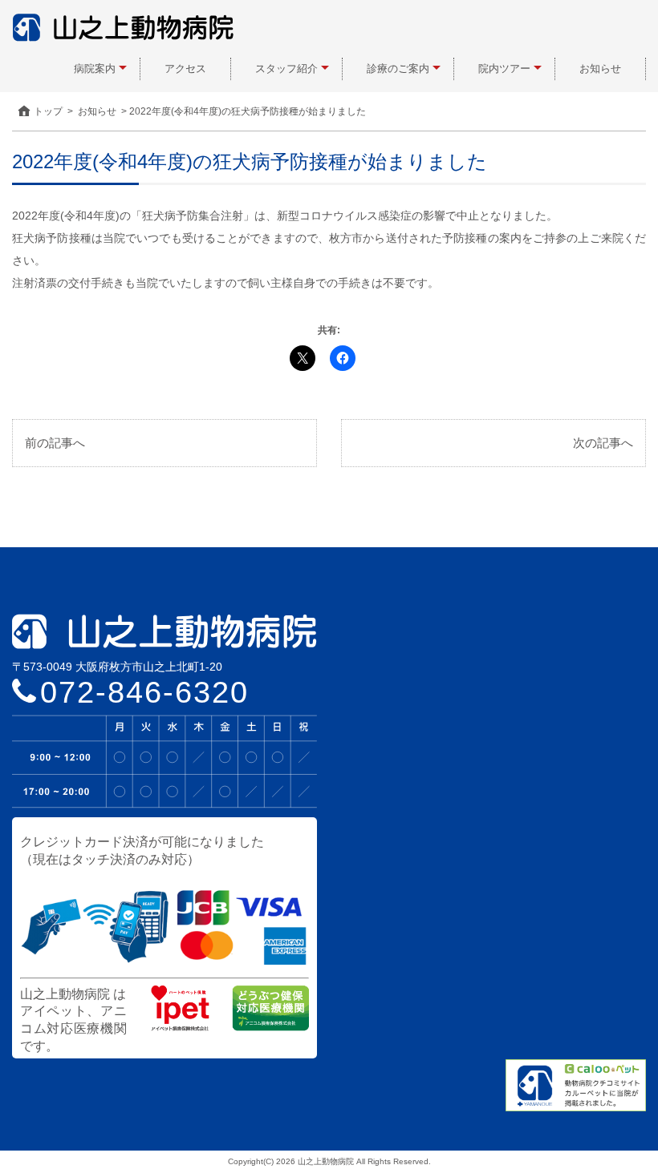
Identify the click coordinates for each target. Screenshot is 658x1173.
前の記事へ (55, 442)
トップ (48, 111)
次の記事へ (603, 442)
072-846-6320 (144, 692)
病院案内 (95, 68)
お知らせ (600, 68)
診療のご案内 (398, 68)
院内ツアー (504, 68)
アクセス (185, 68)
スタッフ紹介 (286, 68)
